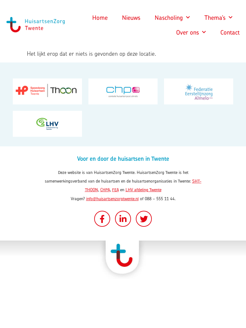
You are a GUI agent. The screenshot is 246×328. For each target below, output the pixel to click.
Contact (230, 32)
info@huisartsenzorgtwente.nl (112, 198)
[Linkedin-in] (123, 219)
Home (100, 17)
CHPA (105, 190)
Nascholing (169, 17)
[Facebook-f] (102, 219)
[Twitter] (144, 219)
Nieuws (131, 17)
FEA (115, 190)
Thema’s (215, 17)
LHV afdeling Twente (143, 190)
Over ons (187, 32)
